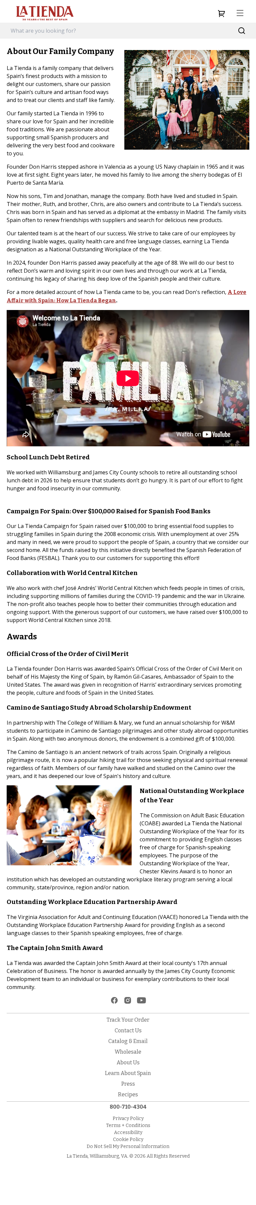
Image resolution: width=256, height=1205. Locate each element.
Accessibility (128, 1132)
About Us (128, 1062)
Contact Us (128, 1030)
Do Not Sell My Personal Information (128, 1146)
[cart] (221, 13)
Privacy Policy (128, 1118)
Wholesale (128, 1052)
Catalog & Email (128, 1041)
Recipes (128, 1094)
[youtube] (141, 1000)
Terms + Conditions (128, 1125)
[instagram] (128, 1000)
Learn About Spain (128, 1073)
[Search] (241, 30)
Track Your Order (128, 1020)
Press (128, 1084)
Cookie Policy (128, 1139)
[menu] (240, 13)
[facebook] (114, 1000)
